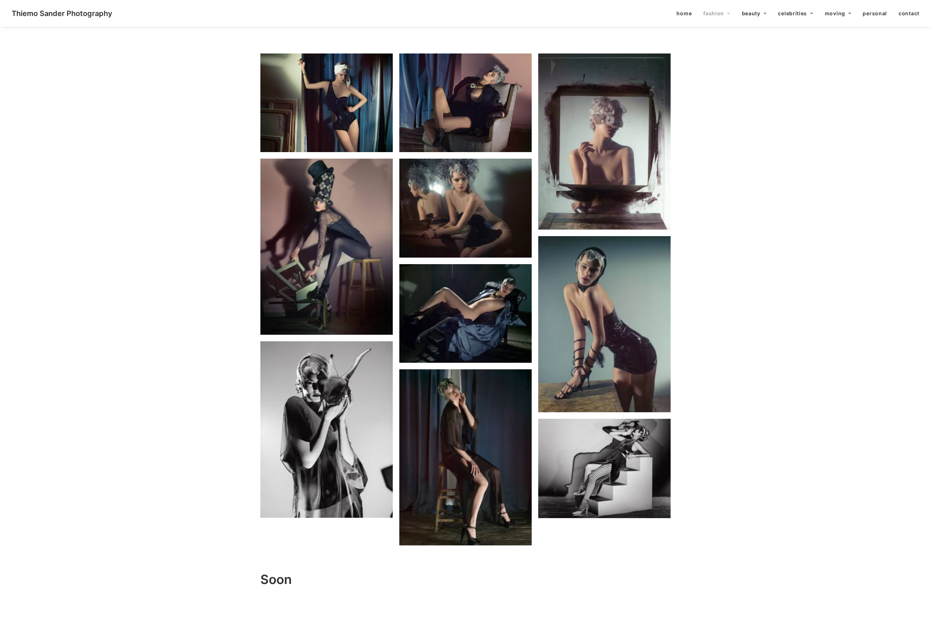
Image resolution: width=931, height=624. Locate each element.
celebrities (792, 13)
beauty (751, 13)
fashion (713, 13)
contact (909, 13)
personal (875, 13)
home (684, 13)
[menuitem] (686, 13)
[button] (326, 102)
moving (835, 13)
